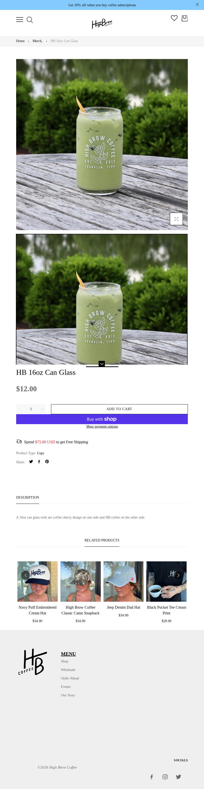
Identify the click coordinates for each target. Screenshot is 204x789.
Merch (38, 41)
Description (27, 497)
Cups (40, 453)
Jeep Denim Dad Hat (123, 607)
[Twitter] (31, 462)
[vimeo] (47, 462)
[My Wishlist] (174, 20)
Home (20, 41)
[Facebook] (39, 462)
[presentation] (25, 575)
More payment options (102, 426)
